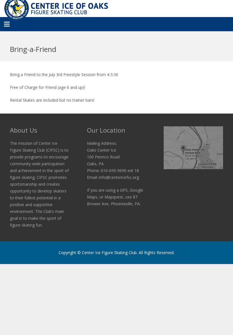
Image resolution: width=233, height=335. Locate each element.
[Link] (193, 147)
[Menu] (7, 24)
